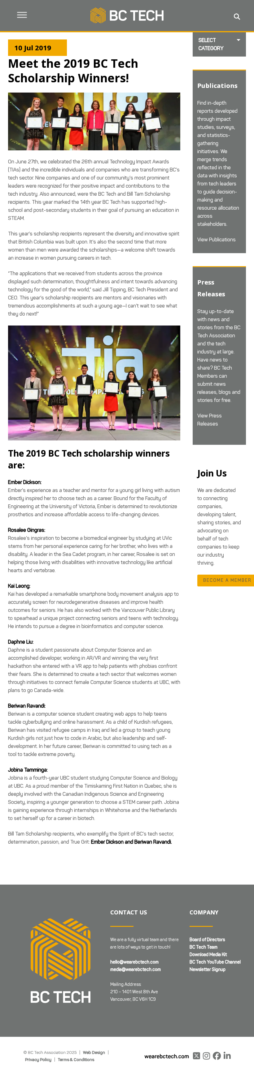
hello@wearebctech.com (134, 962)
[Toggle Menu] (22, 15)
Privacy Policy (38, 1059)
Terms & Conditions (76, 1059)
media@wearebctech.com (135, 969)
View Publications (216, 240)
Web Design (94, 1052)
